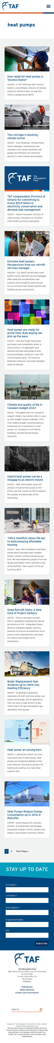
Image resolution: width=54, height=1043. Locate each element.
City (7, 930)
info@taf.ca (27, 981)
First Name (11, 885)
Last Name (11, 896)
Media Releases (27, 990)
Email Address (13, 908)
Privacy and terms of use (30, 1026)
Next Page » (22, 852)
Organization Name (14, 920)
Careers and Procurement (27, 993)
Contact (18, 1026)
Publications (27, 987)
